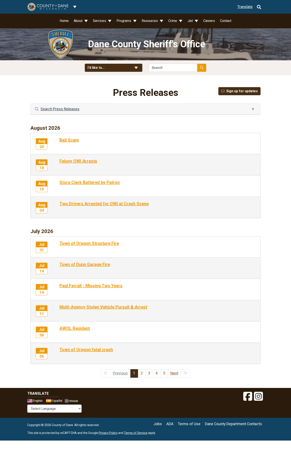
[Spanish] (55, 401)
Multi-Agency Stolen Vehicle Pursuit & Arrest (103, 307)
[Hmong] (73, 401)
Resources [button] (150, 21)
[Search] (259, 7)
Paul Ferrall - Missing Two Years (90, 285)
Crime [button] (173, 21)
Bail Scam (69, 140)
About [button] (78, 21)
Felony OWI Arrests (78, 161)
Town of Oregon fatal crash (86, 349)
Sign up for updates (242, 91)
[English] (36, 401)
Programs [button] (124, 21)
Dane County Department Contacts (233, 424)
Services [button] (100, 21)
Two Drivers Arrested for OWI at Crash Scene (104, 203)
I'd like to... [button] (106, 67)
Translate (245, 7)
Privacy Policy (108, 433)
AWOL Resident (74, 328)
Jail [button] (190, 21)
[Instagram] (258, 396)
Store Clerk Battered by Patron (89, 182)
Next (174, 373)
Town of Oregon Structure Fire (89, 243)
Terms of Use (189, 424)
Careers (209, 21)
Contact (225, 21)
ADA (169, 424)
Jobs (157, 424)
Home (64, 21)
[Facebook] (247, 396)
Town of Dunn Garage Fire (84, 264)
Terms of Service (135, 433)
